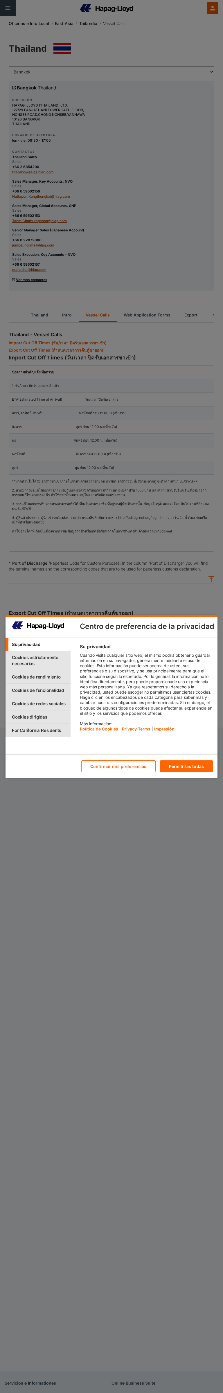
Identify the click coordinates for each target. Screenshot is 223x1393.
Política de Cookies (99, 728)
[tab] (38, 644)
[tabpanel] (146, 689)
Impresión (164, 728)
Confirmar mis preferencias (118, 766)
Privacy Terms (136, 728)
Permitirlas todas (186, 766)
